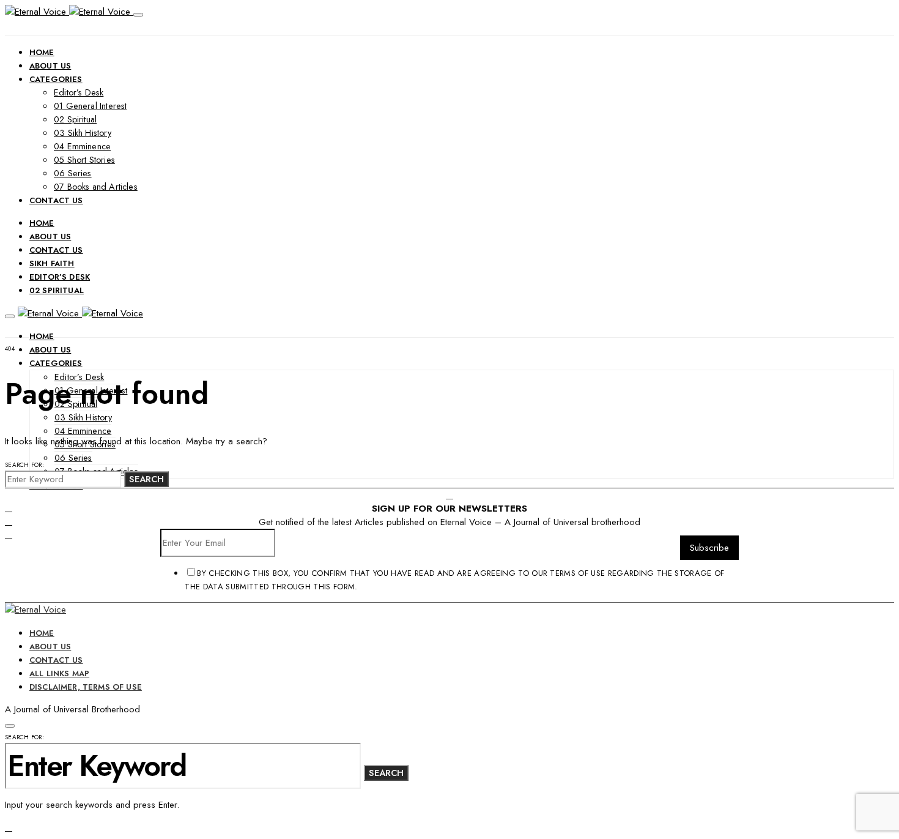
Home (41, 52)
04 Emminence (82, 146)
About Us (50, 66)
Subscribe (709, 547)
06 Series (73, 173)
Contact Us (56, 200)
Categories (56, 79)
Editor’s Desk (78, 92)
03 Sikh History (82, 133)
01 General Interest (90, 106)
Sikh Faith (52, 263)
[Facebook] (8, 508)
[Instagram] (8, 535)
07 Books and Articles (96, 187)
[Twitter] (8, 521)
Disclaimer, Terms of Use (85, 687)
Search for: (24, 464)
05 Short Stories (84, 160)
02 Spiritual (75, 119)
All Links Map (59, 673)
